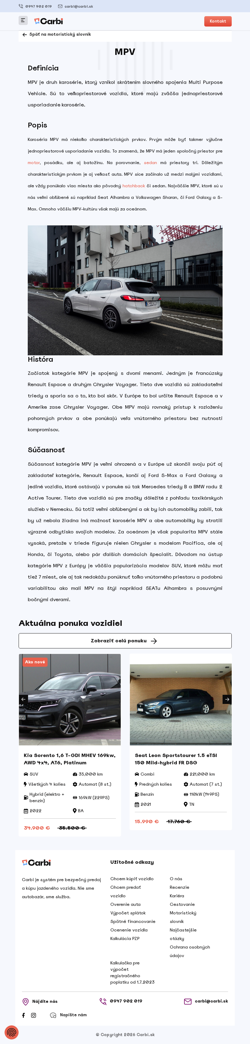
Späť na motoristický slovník (59, 34)
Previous (23, 699)
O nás (176, 878)
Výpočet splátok (128, 913)
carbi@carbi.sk (79, 6)
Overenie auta (125, 904)
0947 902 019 (38, 6)
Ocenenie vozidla (129, 930)
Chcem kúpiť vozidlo (132, 878)
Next (227, 699)
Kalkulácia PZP (125, 938)
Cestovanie (182, 904)
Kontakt (218, 21)
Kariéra (177, 896)
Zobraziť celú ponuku (119, 640)
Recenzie (179, 887)
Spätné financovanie (132, 921)
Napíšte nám (73, 1014)
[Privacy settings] (12, 1032)
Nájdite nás (45, 1001)
